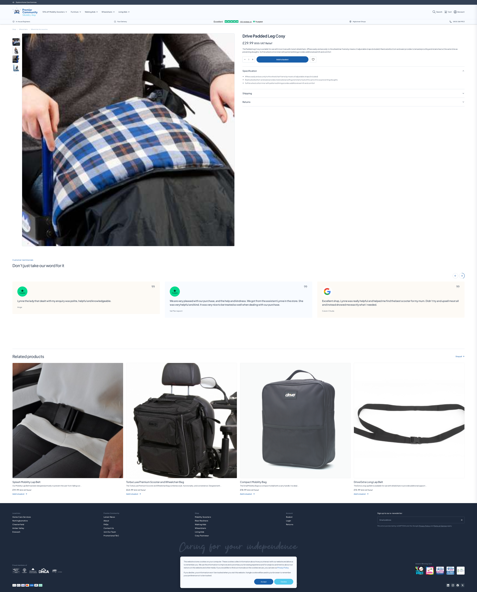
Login (288, 521)
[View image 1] (16, 42)
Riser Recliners (201, 521)
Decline (284, 582)
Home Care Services (21, 517)
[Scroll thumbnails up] (16, 35)
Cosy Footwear (202, 535)
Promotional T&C (111, 535)
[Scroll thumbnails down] (16, 74)
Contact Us (109, 528)
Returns (289, 524)
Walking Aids (200, 524)
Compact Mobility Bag (253, 481)
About (106, 521)
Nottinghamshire (20, 521)
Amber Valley (18, 528)
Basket (289, 517)
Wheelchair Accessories (39, 29)
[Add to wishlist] (313, 59)
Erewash (16, 532)
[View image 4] (16, 67)
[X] (462, 585)
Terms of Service (440, 526)
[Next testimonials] (462, 276)
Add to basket (282, 59)
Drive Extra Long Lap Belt (368, 481)
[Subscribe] (461, 520)
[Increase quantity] (252, 59)
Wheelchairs (23, 29)
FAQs (106, 524)
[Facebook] (458, 585)
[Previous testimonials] (455, 276)
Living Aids (199, 532)
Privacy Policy (283, 568)
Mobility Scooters (203, 517)
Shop (14, 29)
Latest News (109, 517)
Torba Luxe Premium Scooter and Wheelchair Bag (155, 481)
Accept (264, 582)
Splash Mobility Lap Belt (26, 481)
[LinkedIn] (448, 585)
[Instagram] (453, 585)
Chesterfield (18, 524)
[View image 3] (16, 59)
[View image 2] (16, 50)
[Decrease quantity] (244, 59)
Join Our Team (110, 532)
